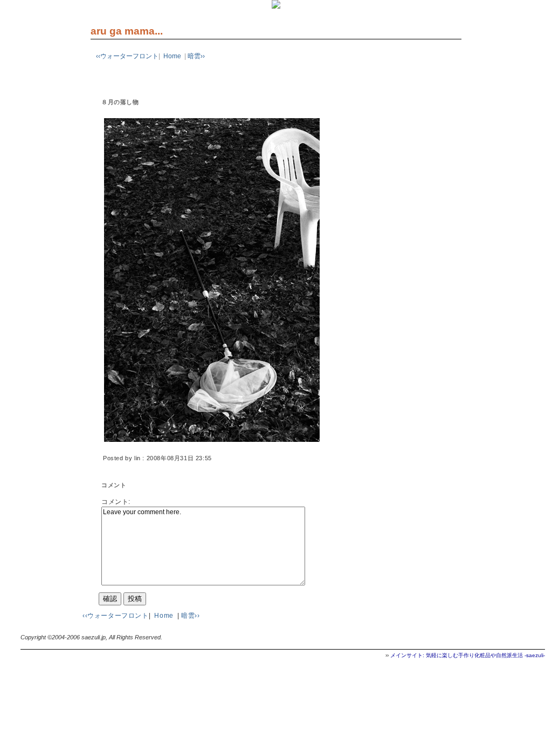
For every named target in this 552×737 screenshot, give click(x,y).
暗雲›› (196, 56)
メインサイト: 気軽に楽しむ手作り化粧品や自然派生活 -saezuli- (467, 655)
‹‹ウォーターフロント (127, 56)
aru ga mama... (127, 31)
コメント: (115, 502)
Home (172, 56)
